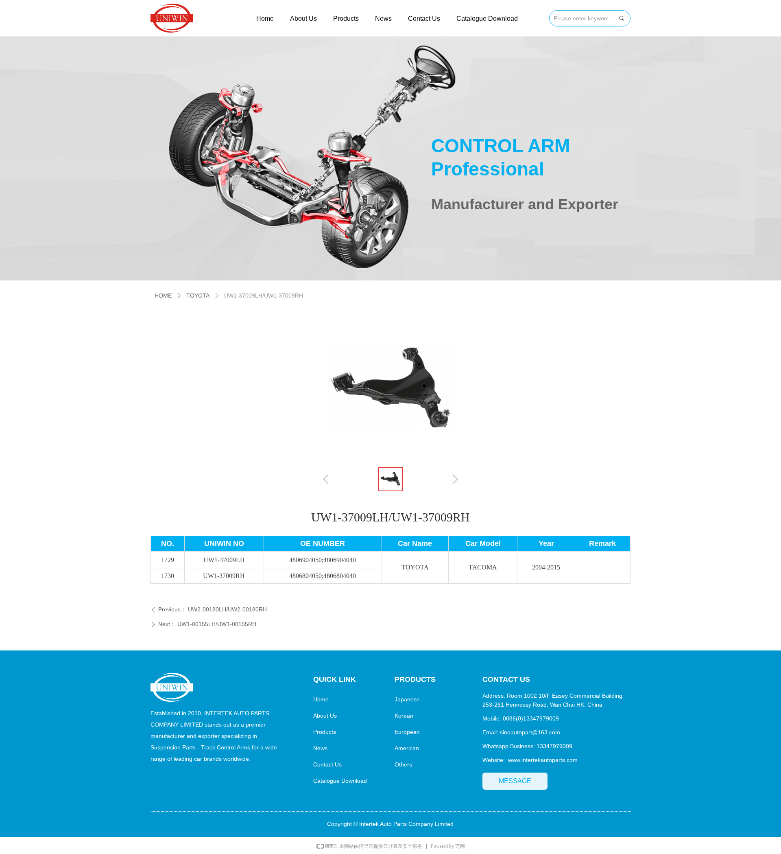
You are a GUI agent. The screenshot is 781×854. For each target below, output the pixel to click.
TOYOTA (197, 295)
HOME (163, 295)
